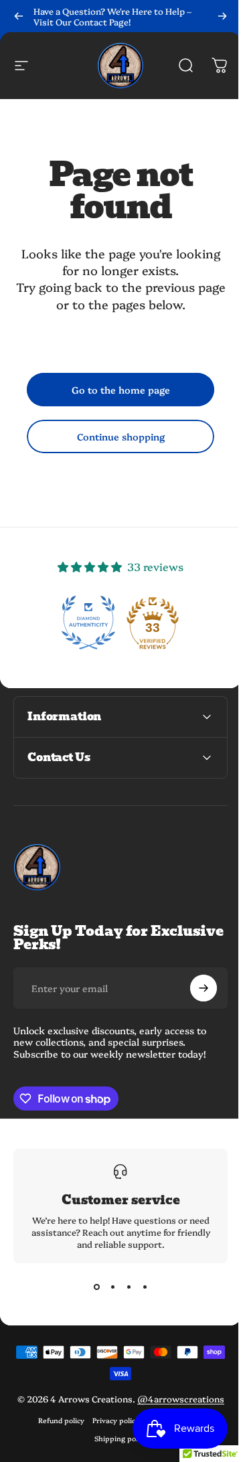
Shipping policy (115, 1450)
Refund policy (56, 1432)
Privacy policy (110, 1432)
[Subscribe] (193, 988)
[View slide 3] (124, 1287)
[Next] (222, 16)
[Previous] (18, 16)
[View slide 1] (92, 1287)
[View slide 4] (140, 1287)
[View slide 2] (108, 1287)
